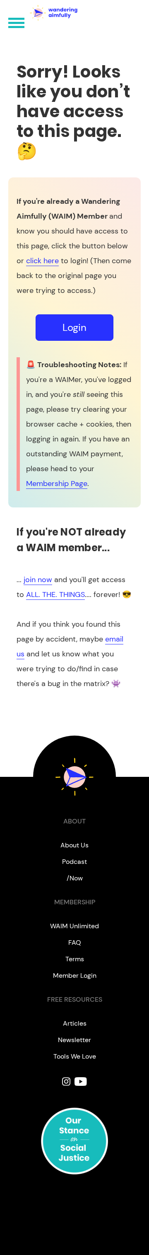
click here (42, 261)
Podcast (74, 861)
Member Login (74, 975)
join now (38, 580)
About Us (74, 845)
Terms (74, 959)
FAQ (74, 942)
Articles (75, 1023)
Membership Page (56, 483)
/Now (75, 878)
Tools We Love (74, 1056)
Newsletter (74, 1040)
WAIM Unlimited (74, 926)
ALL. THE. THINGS (55, 594)
